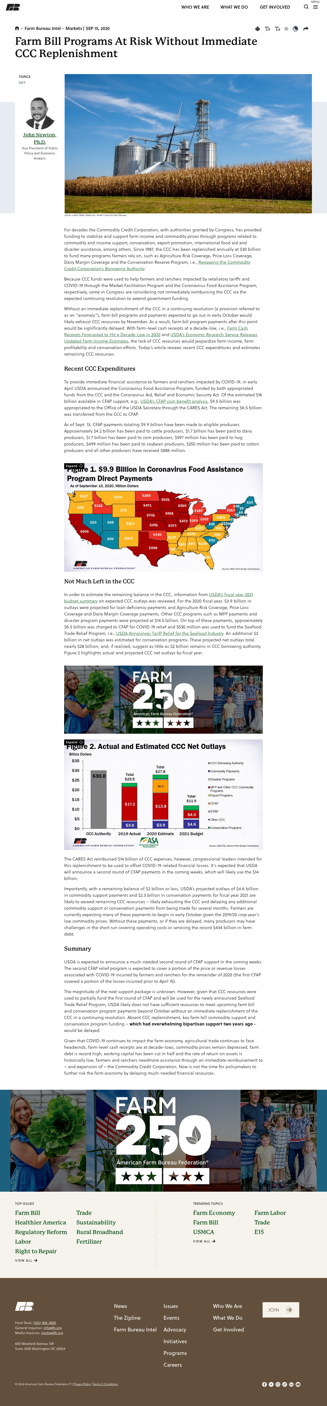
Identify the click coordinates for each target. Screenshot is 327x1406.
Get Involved (228, 1329)
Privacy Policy (81, 1384)
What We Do (227, 1317)
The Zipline (127, 1317)
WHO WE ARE (195, 7)
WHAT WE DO (234, 7)
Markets (74, 28)
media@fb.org (52, 1332)
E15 (259, 1232)
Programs (175, 1353)
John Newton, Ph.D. (39, 138)
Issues (171, 1306)
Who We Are (227, 1306)
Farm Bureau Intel (43, 28)
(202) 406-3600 (44, 1322)
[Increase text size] (268, 29)
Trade (84, 1213)
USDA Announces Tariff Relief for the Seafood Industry (169, 633)
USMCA (203, 1232)
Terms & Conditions (105, 1384)
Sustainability (96, 1222)
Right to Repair (35, 1251)
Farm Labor (270, 1213)
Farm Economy (214, 1213)
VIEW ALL (24, 1260)
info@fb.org (53, 1327)
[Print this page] (257, 29)
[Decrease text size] (278, 29)
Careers (173, 1364)
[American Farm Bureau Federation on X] (271, 1384)
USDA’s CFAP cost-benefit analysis (174, 401)
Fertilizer (89, 1242)
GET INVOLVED (275, 7)
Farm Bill (27, 1213)
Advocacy (175, 1329)
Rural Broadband (99, 1232)
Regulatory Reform (41, 1232)
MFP (22, 82)
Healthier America (40, 1222)
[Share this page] (307, 29)
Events (172, 1317)
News (120, 1306)
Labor (23, 1242)
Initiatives (175, 1341)
